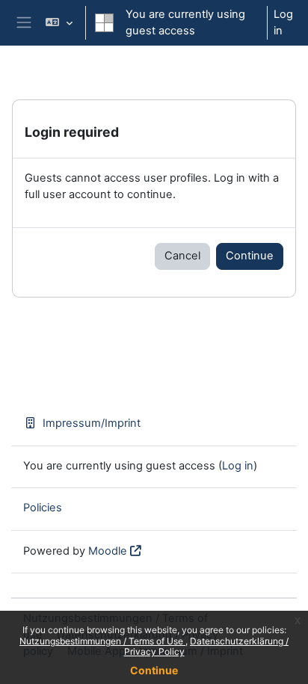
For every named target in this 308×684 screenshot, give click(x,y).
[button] (58, 23)
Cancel (182, 255)
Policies (42, 507)
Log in (283, 22)
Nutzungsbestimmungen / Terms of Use (102, 641)
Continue (154, 670)
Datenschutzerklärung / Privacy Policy (206, 646)
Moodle (107, 551)
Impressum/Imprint (92, 423)
